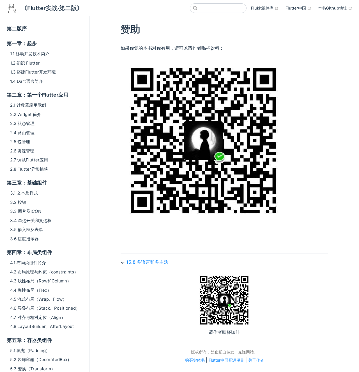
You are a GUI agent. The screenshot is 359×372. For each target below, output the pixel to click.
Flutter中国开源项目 (226, 360)
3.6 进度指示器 (24, 238)
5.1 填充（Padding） (30, 350)
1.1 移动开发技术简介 (29, 53)
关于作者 (256, 360)
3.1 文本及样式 (24, 193)
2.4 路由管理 (22, 132)
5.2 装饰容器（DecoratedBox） (41, 359)
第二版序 (17, 28)
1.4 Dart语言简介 (26, 81)
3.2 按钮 (18, 202)
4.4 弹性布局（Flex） (30, 290)
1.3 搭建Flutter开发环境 (33, 72)
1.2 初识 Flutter (25, 63)
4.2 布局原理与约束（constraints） (44, 272)
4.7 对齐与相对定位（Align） (37, 317)
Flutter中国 (298, 7)
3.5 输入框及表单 (26, 229)
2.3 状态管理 (22, 123)
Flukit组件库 (265, 7)
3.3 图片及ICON (25, 211)
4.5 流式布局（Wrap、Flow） (38, 299)
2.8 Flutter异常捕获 (29, 169)
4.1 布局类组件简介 (28, 262)
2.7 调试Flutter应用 (29, 160)
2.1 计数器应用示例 (28, 105)
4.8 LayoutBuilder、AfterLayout (42, 326)
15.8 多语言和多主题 (147, 262)
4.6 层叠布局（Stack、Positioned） (45, 308)
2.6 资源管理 (22, 151)
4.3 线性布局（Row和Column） (40, 281)
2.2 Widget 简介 (25, 114)
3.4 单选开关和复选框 (31, 220)
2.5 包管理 (20, 141)
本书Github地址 (335, 7)
